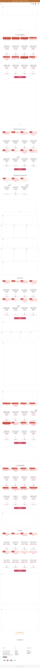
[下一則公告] (38, 1)
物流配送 (16, 652)
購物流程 (16, 650)
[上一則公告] (1, 1)
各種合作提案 (29, 652)
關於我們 (28, 650)
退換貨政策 (16, 653)
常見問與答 (16, 654)
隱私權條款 (28, 653)
